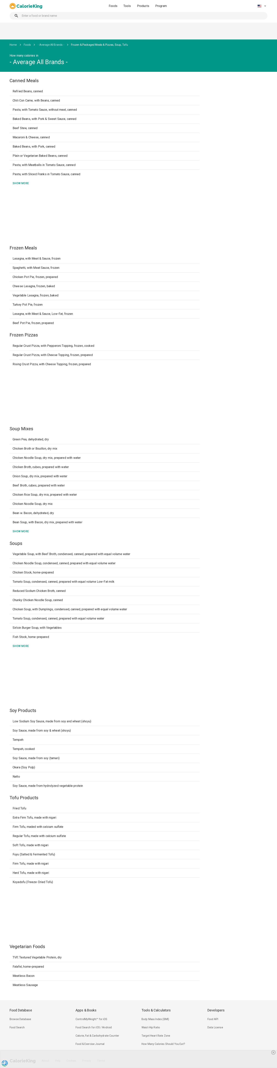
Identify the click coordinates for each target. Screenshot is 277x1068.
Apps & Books (86, 1010)
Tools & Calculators (156, 1010)
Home (13, 44)
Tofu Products (24, 797)
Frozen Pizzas (24, 335)
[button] (261, 6)
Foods (113, 6)
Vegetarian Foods (27, 946)
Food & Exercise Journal (90, 1043)
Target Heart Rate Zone (156, 1035)
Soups (16, 543)
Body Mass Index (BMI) (155, 1019)
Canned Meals (24, 80)
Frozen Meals (23, 248)
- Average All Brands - (51, 44)
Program (161, 6)
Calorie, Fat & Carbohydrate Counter (97, 1035)
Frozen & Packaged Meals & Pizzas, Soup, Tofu (99, 44)
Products (143, 6)
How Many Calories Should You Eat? (163, 1043)
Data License (215, 1027)
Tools (127, 6)
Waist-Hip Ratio (151, 1027)
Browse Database (20, 1019)
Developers (216, 1010)
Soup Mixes (21, 428)
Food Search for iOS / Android (94, 1027)
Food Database (21, 1010)
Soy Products (23, 710)
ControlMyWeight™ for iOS (91, 1019)
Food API (212, 1019)
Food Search (17, 1027)
